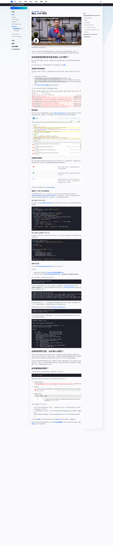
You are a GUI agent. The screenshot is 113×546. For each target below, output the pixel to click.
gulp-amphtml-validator (49, 195)
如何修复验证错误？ (87, 36)
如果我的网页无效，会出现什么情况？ (90, 34)
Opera (53, 187)
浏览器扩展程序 (87, 22)
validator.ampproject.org (59, 113)
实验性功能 (14, 21)
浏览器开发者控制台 (88, 17)
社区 (31, 1)
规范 (39, 419)
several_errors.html (68, 286)
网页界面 (85, 20)
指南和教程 (37, 11)
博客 (41, 1)
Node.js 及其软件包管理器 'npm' (56, 272)
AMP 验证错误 (16, 30)
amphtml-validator (37, 195)
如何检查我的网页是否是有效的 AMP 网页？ (91, 15)
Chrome (48, 187)
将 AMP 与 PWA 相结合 (17, 36)
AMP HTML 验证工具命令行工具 (44, 266)
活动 (36, 1)
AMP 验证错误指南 (58, 422)
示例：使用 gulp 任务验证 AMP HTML (92, 29)
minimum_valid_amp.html (58, 307)
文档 (25, 1)
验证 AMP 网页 (16, 28)
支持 (46, 1)
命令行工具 (86, 32)
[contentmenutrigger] (92, 14)
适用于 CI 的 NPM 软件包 (89, 25)
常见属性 (14, 17)
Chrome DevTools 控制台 (43, 85)
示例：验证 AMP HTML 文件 (90, 27)
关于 (20, 1)
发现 (64, 65)
